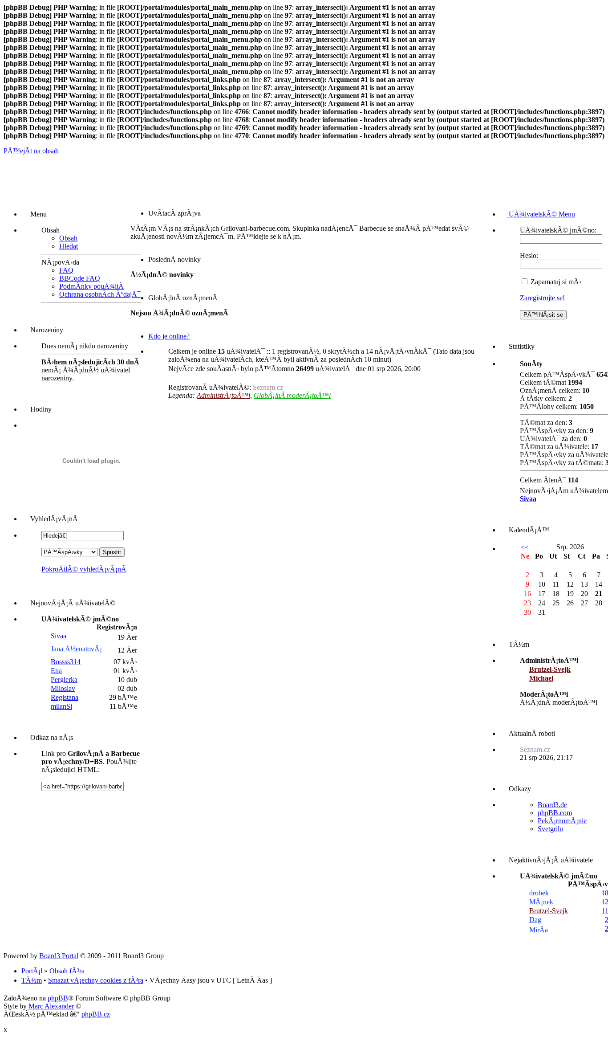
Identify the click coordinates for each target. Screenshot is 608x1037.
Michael (541, 678)
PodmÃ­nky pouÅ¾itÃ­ (91, 286)
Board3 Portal (58, 955)
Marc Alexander (51, 1006)
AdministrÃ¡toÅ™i (223, 395)
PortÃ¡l (31, 971)
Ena (56, 670)
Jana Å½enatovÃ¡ (76, 649)
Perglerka (64, 679)
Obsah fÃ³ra (67, 971)
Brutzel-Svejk (550, 669)
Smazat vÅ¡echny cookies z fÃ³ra (95, 980)
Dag (535, 919)
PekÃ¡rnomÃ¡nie (562, 821)
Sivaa (58, 636)
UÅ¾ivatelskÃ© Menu (541, 214)
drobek (539, 893)
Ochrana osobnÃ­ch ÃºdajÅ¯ (100, 294)
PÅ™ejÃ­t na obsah (31, 151)
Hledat (68, 246)
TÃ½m (31, 980)
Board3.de (552, 804)
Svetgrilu (550, 829)
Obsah (68, 238)
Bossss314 (66, 661)
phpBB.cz (95, 1014)
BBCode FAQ (79, 278)
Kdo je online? (169, 336)
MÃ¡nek (541, 902)
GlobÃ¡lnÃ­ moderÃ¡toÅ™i (292, 395)
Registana (64, 697)
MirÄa (538, 930)
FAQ (66, 270)
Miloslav (63, 688)
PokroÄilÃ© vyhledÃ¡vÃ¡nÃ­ (83, 569)
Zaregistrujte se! (542, 298)
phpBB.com (555, 813)
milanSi (61, 706)
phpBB (58, 998)
